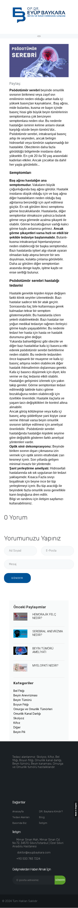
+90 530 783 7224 (28, 858)
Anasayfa (18, 811)
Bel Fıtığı (18, 690)
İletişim (43, 822)
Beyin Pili (19, 732)
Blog (42, 817)
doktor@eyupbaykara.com (34, 852)
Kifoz (16, 722)
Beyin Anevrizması (25, 695)
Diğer (17, 727)
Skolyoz (18, 718)
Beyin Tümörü (22, 700)
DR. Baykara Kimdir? (51, 811)
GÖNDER (17, 578)
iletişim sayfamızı (51, 499)
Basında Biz (19, 822)
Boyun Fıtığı (21, 704)
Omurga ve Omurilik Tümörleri (32, 709)
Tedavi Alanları (21, 817)
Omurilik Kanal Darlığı (27, 713)
